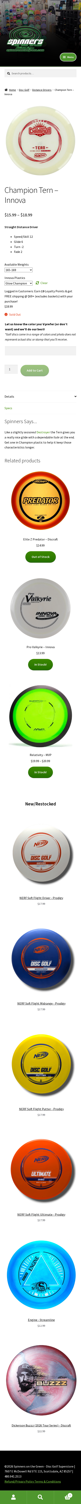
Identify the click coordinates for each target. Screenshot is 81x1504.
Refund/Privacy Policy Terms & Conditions (33, 1481)
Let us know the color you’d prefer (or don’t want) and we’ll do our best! (36, 326)
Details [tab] (9, 396)
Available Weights (17, 264)
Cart (62, 1494)
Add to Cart (35, 370)
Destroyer (43, 432)
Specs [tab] (8, 408)
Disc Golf (24, 90)
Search (40, 1497)
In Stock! (40, 664)
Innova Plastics (15, 278)
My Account (13, 1497)
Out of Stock (41, 557)
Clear (44, 283)
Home (12, 90)
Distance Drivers (42, 90)
